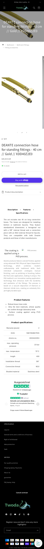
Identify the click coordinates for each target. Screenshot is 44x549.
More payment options (22, 185)
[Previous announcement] (4, 2)
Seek (5, 449)
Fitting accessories (11, 48)
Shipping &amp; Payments (13, 468)
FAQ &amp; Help (9, 482)
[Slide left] (17, 132)
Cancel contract (22, 493)
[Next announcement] (40, 2)
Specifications (22, 213)
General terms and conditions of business (18, 435)
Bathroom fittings (23, 45)
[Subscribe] (37, 530)
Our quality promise (11, 463)
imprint (6, 430)
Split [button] (5, 139)
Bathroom (10, 45)
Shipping (12, 161)
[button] (4, 7)
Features (27, 209)
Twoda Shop (17, 547)
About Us (7, 473)
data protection (9, 444)
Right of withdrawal (10, 439)
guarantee (7, 477)
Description (13, 209)
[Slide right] (26, 132)
